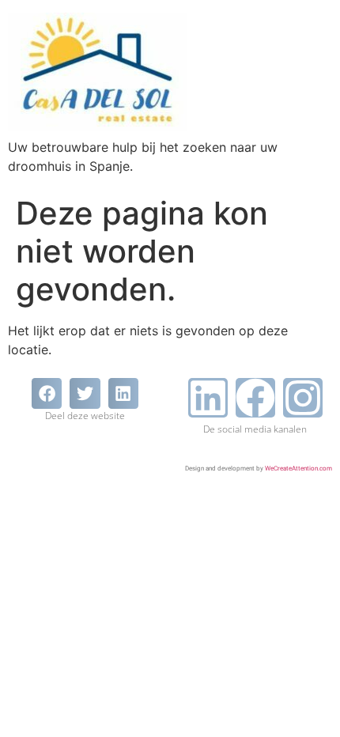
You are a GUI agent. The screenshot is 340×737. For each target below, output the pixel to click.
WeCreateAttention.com (298, 468)
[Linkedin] (208, 398)
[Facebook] (255, 398)
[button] (47, 393)
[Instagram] (303, 398)
